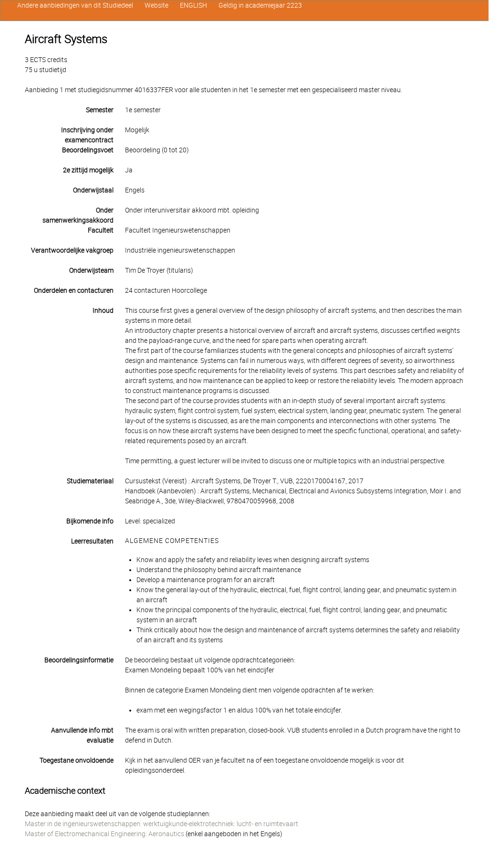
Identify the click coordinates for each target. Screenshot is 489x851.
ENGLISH (193, 5)
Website (156, 5)
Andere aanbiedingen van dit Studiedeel (75, 5)
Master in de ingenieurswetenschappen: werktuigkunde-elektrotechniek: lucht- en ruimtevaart (161, 824)
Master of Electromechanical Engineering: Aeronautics (104, 834)
